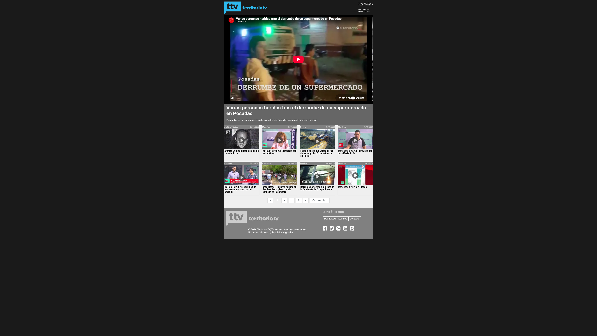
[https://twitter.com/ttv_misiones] (332, 229)
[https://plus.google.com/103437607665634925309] (338, 229)
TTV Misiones (365, 9)
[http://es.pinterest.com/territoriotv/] (352, 229)
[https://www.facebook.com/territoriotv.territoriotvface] (325, 229)
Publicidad (330, 218)
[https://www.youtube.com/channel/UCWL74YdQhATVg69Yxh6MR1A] (345, 229)
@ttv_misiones (365, 11)
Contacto (354, 218)
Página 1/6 (319, 200)
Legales (342, 218)
